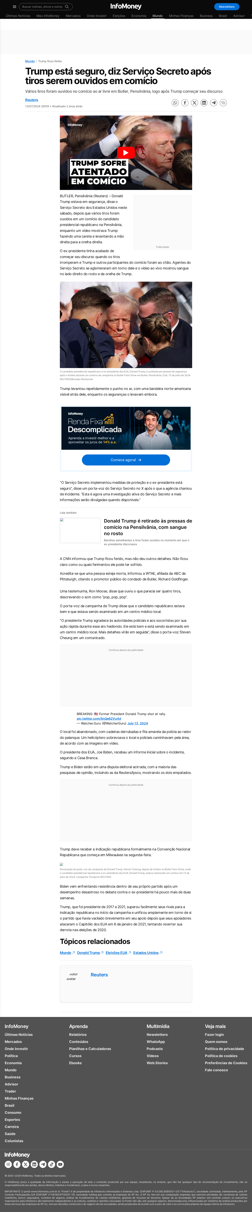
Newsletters (227, 6)
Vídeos (153, 1056)
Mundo (158, 16)
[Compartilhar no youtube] (60, 1164)
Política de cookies (221, 1056)
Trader (10, 1091)
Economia (139, 16)
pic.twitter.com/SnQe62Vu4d (99, 719)
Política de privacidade (224, 1049)
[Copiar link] (223, 102)
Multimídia (158, 1026)
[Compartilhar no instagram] (8, 1164)
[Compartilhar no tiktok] (51, 1164)
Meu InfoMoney (47, 16)
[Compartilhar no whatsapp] (175, 102)
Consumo (13, 1112)
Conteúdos (78, 1042)
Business (206, 16)
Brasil (223, 16)
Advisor (239, 16)
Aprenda (78, 1026)
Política (11, 1056)
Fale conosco (216, 1070)
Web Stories (157, 1063)
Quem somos (216, 1042)
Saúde (10, 1134)
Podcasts (155, 1049)
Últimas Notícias (18, 16)
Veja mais (215, 1026)
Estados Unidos (146, 953)
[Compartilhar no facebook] (184, 102)
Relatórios (78, 1035)
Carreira (12, 1127)
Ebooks (75, 1063)
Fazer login (214, 1035)
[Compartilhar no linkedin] (204, 102)
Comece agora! (123, 460)
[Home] (126, 7)
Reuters (31, 100)
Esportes (12, 1120)
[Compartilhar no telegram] (213, 102)
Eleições (119, 16)
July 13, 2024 (137, 723)
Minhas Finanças (181, 16)
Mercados (73, 16)
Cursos (75, 1056)
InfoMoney (17, 1026)
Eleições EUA (116, 953)
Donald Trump (88, 953)
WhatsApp (156, 1042)
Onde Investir (97, 16)
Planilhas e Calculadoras (90, 1049)
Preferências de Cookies (226, 1063)
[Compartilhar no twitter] (194, 102)
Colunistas (14, 1141)
